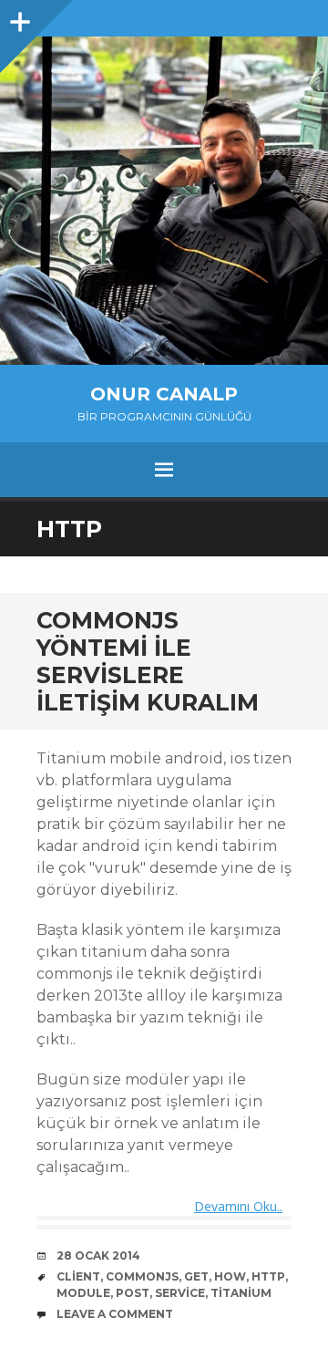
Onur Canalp (164, 394)
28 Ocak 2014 (98, 1255)
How (230, 1276)
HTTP (268, 1276)
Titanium (241, 1293)
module (83, 1293)
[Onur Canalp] (164, 200)
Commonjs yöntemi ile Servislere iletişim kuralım (147, 661)
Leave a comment (114, 1314)
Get (196, 1276)
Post (132, 1293)
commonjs (142, 1276)
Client (78, 1276)
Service (180, 1293)
